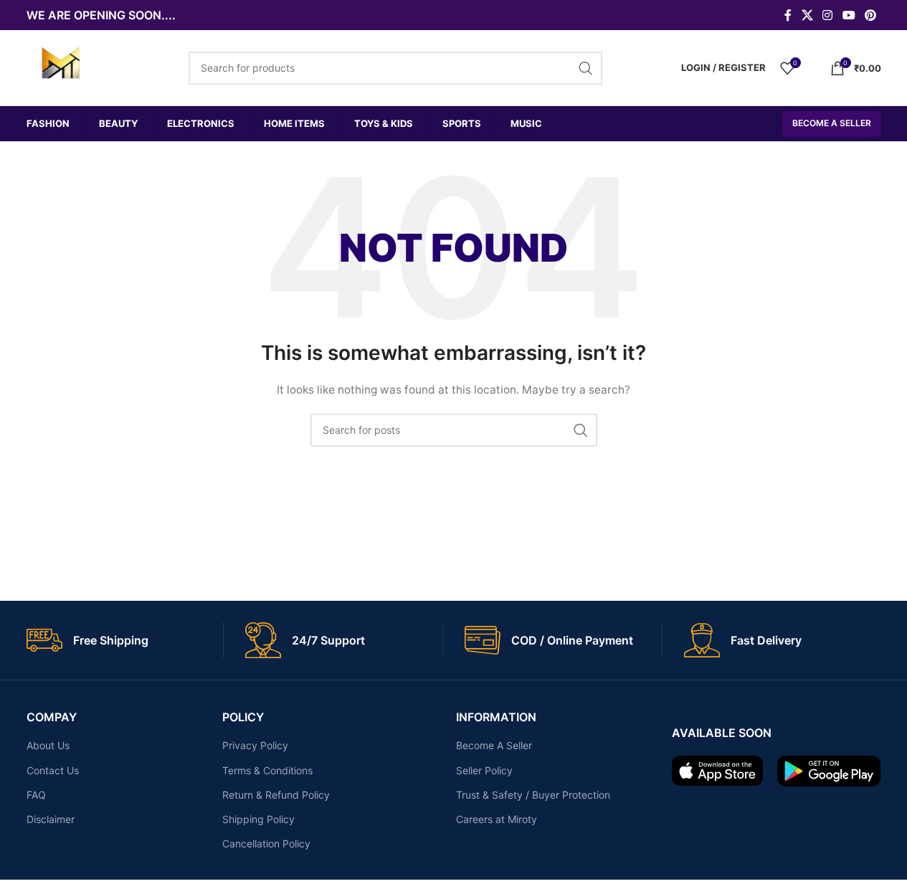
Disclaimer (51, 819)
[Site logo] (61, 66)
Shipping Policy (258, 819)
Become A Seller (831, 123)
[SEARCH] (580, 430)
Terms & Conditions (267, 770)
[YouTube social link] (848, 15)
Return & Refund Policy (276, 795)
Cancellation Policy (266, 843)
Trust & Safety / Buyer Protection (533, 795)
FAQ (36, 795)
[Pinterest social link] (870, 15)
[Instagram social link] (827, 15)
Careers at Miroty (496, 819)
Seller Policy (484, 770)
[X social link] (807, 15)
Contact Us (53, 770)
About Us (48, 745)
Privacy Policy (255, 745)
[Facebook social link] (788, 15)
